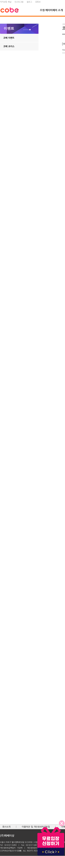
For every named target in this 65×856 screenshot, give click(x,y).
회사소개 (6, 827)
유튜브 (37, 2)
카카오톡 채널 (5, 2)
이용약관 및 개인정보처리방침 (36, 827)
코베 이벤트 (8, 38)
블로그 (29, 2)
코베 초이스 (8, 46)
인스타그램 (19, 2)
